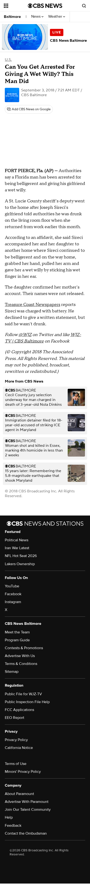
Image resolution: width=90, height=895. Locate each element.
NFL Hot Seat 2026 (21, 556)
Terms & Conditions (21, 664)
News (36, 16)
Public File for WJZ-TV (23, 694)
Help (9, 817)
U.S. (8, 60)
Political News (16, 540)
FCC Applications (19, 710)
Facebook (13, 594)
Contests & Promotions (24, 648)
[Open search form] (84, 6)
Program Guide (17, 640)
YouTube (12, 586)
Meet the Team (17, 632)
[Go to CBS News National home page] (45, 5)
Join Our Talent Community (28, 809)
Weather (55, 16)
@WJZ (24, 334)
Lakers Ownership (20, 564)
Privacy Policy (16, 740)
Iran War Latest (17, 548)
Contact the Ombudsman (26, 833)
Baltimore (12, 16)
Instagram (13, 602)
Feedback (13, 825)
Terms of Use (15, 764)
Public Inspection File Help (27, 702)
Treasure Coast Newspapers (32, 304)
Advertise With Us (20, 656)
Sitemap (11, 672)
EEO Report (14, 718)
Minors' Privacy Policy (23, 772)
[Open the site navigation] (16, 6)
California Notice (19, 748)
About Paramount (19, 794)
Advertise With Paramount (26, 802)
